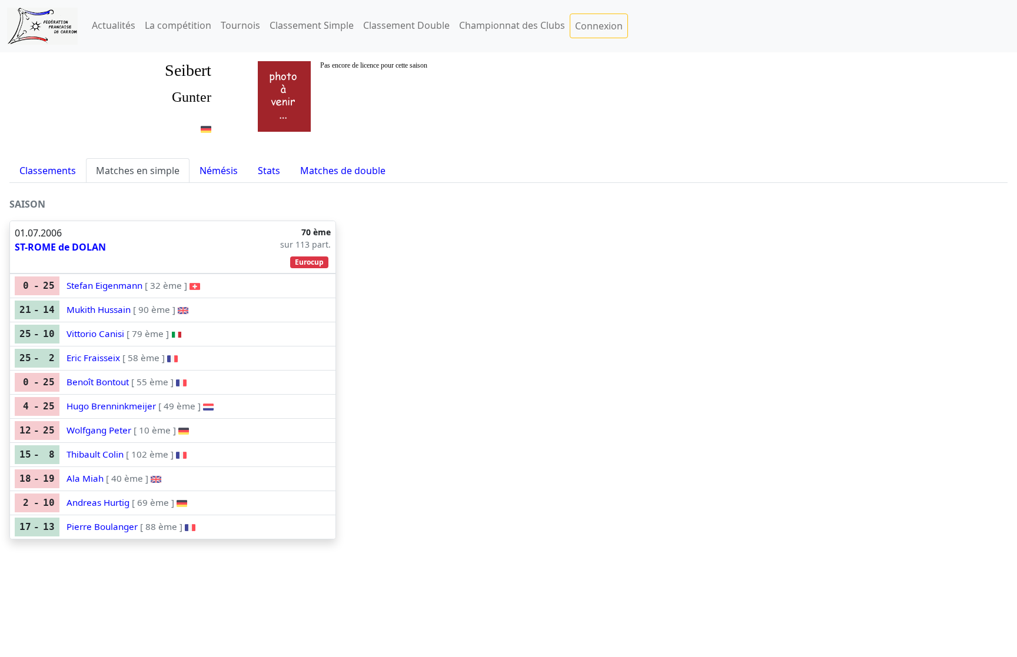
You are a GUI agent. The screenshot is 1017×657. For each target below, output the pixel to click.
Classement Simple (312, 25)
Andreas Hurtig (98, 502)
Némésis (219, 170)
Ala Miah (85, 478)
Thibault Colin (95, 454)
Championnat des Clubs (512, 25)
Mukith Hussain (99, 309)
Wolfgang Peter (99, 430)
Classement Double (406, 25)
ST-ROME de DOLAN (60, 247)
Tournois (240, 25)
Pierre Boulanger (102, 526)
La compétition (178, 25)
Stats (269, 170)
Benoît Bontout (98, 382)
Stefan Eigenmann (104, 285)
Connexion (599, 25)
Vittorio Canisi (95, 333)
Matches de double (342, 170)
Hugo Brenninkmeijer (111, 406)
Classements (47, 170)
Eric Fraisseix (93, 357)
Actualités (113, 25)
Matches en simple (138, 170)
